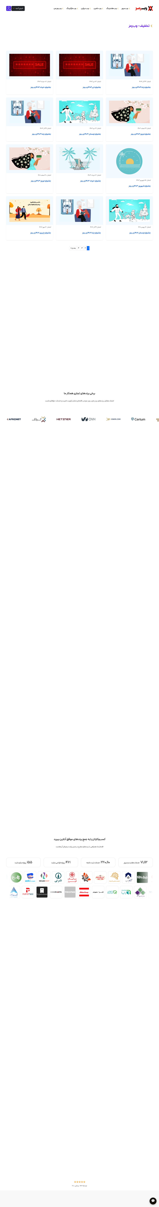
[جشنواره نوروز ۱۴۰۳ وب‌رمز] (29, 158)
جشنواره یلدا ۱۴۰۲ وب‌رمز (91, 232)
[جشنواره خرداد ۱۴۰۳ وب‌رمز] (79, 158)
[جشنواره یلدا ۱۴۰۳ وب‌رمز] (29, 112)
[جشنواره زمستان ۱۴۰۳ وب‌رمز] (79, 112)
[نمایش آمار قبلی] (142, 862)
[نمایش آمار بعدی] (17, 862)
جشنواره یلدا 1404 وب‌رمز (141, 87)
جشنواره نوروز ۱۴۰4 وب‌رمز (141, 134)
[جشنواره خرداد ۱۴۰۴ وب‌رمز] (29, 65)
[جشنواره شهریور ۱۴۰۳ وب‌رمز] (129, 161)
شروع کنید (19, 8)
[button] (79, 1182)
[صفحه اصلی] (143, 8)
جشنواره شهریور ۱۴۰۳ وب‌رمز (140, 186)
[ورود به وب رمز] (8, 8)
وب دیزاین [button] (85, 8)
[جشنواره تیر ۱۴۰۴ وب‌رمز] (79, 65)
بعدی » (73, 248)
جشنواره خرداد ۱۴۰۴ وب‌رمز (41, 87)
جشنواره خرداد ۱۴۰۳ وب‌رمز (90, 180)
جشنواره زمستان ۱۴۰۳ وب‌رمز (90, 134)
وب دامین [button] (98, 8)
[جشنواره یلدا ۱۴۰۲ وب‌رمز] (79, 210)
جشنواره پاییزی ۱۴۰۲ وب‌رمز (40, 232)
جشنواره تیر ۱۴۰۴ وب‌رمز (92, 87)
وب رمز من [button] (58, 8)
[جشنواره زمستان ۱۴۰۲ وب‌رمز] (129, 210)
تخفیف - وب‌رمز (139, 26)
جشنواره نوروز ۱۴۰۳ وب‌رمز (41, 180)
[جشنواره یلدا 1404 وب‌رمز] (129, 65)
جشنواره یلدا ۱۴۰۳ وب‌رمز (41, 134)
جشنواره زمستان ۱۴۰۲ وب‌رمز (140, 232)
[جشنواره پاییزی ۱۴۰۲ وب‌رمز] (29, 210)
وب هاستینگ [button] (111, 8)
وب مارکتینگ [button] (71, 8)
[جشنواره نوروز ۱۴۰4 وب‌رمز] (129, 112)
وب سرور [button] (124, 8)
